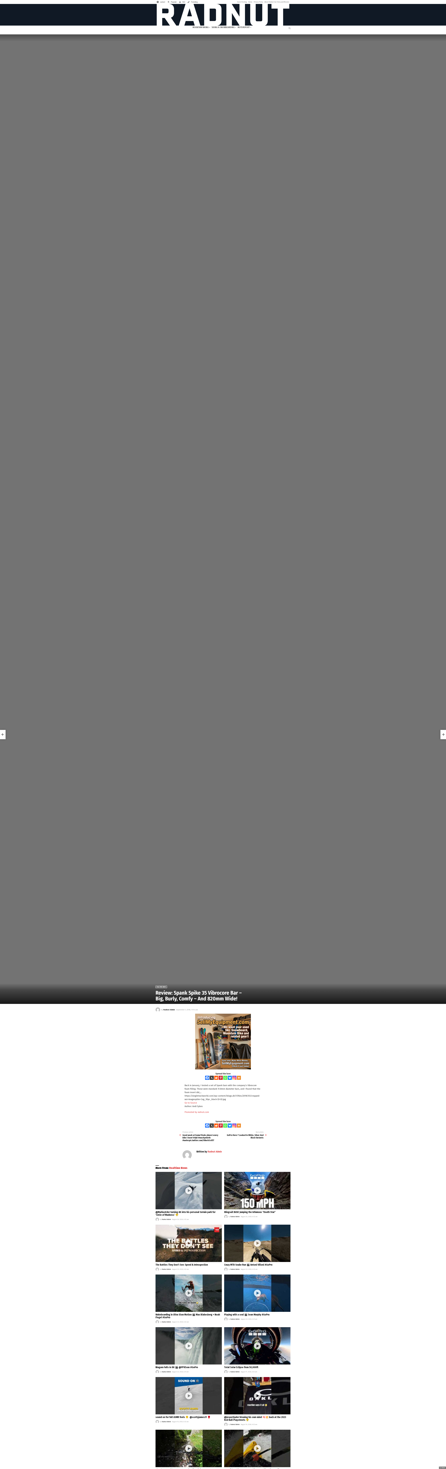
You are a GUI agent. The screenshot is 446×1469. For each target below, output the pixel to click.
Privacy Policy (258, 2)
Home (250, 2)
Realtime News (178, 1168)
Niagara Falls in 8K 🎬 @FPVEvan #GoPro (177, 1367)
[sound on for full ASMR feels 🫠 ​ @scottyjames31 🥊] (189, 1395)
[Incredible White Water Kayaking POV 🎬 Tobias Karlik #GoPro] (257, 1448)
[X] (212, 1078)
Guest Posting (242, 2)
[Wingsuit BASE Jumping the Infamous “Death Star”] (257, 1190)
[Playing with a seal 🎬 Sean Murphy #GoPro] (257, 1293)
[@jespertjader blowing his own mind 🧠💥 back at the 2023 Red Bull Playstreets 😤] (257, 1395)
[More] (239, 1078)
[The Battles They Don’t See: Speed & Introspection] (189, 1243)
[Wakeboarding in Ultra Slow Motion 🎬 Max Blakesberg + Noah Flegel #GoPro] (189, 1293)
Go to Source (191, 1103)
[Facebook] (207, 1078)
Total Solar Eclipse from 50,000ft (241, 1367)
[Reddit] (216, 1078)
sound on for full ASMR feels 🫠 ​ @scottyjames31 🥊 (183, 1417)
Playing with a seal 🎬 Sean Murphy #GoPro (247, 1314)
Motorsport (244, 27)
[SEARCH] (289, 28)
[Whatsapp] (225, 1078)
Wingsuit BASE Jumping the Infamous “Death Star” (250, 1212)
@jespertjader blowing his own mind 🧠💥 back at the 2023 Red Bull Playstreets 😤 (255, 1418)
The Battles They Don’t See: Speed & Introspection (182, 1264)
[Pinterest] (221, 1078)
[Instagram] (234, 1078)
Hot (183, 2)
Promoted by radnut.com (197, 1112)
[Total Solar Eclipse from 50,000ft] (257, 1345)
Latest (162, 2)
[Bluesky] (230, 1078)
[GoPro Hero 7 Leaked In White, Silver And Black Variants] (443, 734)
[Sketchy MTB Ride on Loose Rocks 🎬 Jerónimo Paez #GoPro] (189, 1448)
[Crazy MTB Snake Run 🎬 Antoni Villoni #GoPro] (257, 1243)
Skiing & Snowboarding (223, 27)
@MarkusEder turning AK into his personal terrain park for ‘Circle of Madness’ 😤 (185, 1213)
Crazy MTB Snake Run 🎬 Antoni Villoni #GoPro (248, 1264)
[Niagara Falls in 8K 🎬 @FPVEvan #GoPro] (189, 1345)
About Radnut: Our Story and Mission (276, 2)
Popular (174, 2)
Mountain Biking (201, 27)
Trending (194, 2)
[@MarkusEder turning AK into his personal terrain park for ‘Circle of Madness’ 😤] (189, 1190)
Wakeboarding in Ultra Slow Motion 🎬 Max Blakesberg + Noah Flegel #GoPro (188, 1316)
